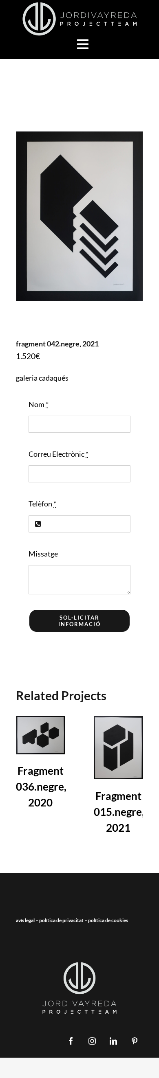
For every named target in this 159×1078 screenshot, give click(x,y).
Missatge (43, 553)
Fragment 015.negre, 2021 (119, 811)
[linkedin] (113, 1041)
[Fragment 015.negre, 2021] (118, 747)
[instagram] (92, 1041)
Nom (39, 404)
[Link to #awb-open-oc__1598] (82, 44)
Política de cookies (108, 920)
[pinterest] (134, 1041)
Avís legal (25, 920)
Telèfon (42, 503)
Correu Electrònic (58, 453)
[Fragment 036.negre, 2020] (40, 735)
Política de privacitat (61, 920)
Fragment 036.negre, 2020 (41, 786)
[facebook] (71, 1041)
